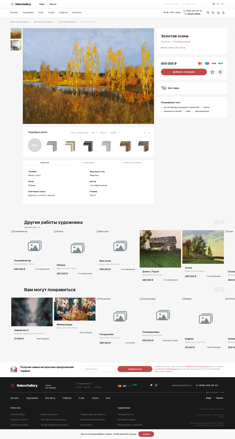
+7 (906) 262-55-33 (192, 11)
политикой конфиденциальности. (169, 369)
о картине (44, 163)
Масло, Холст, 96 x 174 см (67, 328)
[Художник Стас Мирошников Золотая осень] (88, 76)
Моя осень (105, 261)
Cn (222, 4)
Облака (61, 265)
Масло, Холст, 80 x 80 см (152, 275)
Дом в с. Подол (150, 271)
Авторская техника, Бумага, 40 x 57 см (29, 334)
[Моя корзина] (218, 12)
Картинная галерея (20, 22)
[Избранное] (213, 12)
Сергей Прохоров (213, 347)
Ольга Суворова (86, 333)
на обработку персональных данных (198, 367)
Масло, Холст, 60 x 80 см (66, 268)
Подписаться (135, 369)
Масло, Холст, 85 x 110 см (109, 338)
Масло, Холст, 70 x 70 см (195, 342)
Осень (188, 267)
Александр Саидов (170, 340)
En (218, 4)
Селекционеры (150, 332)
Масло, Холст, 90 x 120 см (152, 335)
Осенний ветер (22, 260)
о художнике (88, 163)
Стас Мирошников (67, 22)
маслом (51, 195)
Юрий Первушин (43, 339)
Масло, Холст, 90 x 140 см (24, 264)
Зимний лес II (21, 330)
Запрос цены (62, 316)
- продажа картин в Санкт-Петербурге (209, 424)
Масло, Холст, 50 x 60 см (195, 271)
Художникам (124, 408)
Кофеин (189, 339)
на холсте (42, 195)
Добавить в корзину (184, 72)
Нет (35, 145)
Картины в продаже (43, 22)
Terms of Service (166, 371)
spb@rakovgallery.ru (181, 385)
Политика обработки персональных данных (210, 416)
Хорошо (146, 434)
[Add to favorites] (21, 252)
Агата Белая (130, 343)
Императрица (64, 324)
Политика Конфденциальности (212, 409)
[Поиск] (207, 12)
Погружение (107, 334)
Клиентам (15, 408)
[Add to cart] (15, 252)
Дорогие (32, 195)
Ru (214, 4)
